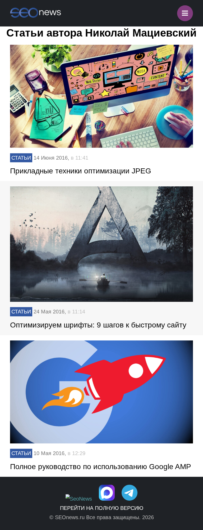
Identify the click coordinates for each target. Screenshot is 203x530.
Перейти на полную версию (101, 508)
